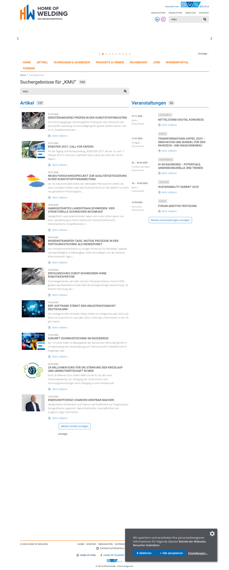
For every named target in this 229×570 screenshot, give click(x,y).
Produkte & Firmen (110, 62)
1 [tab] (99, 54)
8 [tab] (123, 54)
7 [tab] (119, 54)
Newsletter (175, 12)
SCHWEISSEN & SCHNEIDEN (72, 62)
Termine (29, 68)
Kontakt (204, 12)
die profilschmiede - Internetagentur (115, 566)
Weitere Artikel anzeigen (75, 426)
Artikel (42, 62)
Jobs (156, 62)
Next (211, 38)
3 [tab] (106, 54)
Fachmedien (138, 62)
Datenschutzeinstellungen (115, 548)
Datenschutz (122, 544)
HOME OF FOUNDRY (113, 555)
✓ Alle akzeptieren (171, 553)
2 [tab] (102, 54)
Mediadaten (158, 12)
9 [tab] (126, 54)
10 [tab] (129, 54)
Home (27, 62)
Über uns (190, 12)
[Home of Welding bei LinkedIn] (157, 19)
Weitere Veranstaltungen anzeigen (170, 220)
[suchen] (205, 19)
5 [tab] (112, 54)
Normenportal (177, 62)
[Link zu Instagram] (163, 19)
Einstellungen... (197, 553)
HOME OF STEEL (88, 555)
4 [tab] (109, 54)
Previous (17, 38)
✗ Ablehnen (144, 553)
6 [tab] (116, 54)
